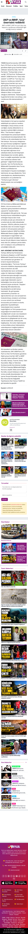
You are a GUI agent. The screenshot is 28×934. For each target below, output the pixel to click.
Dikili (7, 921)
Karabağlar (7, 922)
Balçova (12, 917)
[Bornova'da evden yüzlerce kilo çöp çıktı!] (21, 455)
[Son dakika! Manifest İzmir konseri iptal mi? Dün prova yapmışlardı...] (7, 455)
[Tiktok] (19, 876)
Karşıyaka (20, 922)
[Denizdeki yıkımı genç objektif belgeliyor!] (21, 442)
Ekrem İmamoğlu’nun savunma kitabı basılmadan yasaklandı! (19, 799)
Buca (19, 919)
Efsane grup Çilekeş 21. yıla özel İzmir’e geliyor (18, 769)
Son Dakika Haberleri (6, 904)
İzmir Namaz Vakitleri (6, 895)
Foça (10, 921)
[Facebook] (3, 876)
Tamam (22, 932)
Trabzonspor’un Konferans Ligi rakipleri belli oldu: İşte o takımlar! (19, 807)
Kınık (13, 924)
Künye (24, 913)
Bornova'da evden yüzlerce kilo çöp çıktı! (20, 460)
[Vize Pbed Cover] (14, 111)
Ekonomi (9, 6)
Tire (12, 927)
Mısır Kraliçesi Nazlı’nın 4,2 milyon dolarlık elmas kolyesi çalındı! (7, 448)
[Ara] (25, 2)
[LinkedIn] (14, 876)
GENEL (14, 17)
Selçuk (8, 927)
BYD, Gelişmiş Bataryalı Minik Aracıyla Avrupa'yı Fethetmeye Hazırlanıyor (19, 784)
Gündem (15, 773)
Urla (20, 927)
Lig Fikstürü (5, 913)
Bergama (4, 919)
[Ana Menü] (1, 2)
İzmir (2, 6)
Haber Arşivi (20, 904)
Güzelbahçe (21, 921)
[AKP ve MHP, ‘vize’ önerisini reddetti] (14, 40)
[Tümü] (26, 762)
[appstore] (7, 883)
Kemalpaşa (5, 924)
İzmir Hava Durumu (18, 890)
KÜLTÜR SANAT (16, 766)
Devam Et (12, 427)
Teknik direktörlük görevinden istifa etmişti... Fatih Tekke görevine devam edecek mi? (19, 792)
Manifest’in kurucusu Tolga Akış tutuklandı (18, 777)
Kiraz (10, 924)
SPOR (14, 788)
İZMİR (3, 917)
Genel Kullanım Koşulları (15, 913)
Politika (15, 6)
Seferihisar (22, 926)
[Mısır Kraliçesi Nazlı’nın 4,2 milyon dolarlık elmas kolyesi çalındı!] (7, 442)
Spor (21, 6)
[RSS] (14, 878)
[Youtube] (16, 876)
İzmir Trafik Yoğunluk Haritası (19, 895)
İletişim (11, 914)
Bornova (15, 919)
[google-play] (20, 883)
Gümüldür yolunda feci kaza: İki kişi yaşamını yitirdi (20, 476)
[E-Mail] (11, 430)
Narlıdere (11, 926)
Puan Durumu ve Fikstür (7, 900)
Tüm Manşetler (20, 899)
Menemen (5, 926)
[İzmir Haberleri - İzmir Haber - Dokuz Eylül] (13, 2)
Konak (17, 924)
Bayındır (18, 917)
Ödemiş (16, 926)
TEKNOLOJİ (15, 781)
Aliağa (8, 917)
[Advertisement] (14, 826)
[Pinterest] (8, 876)
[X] (6, 876)
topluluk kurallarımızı (16, 504)
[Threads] (22, 876)
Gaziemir (15, 921)
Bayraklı (23, 917)
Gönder (4, 499)
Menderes (22, 924)
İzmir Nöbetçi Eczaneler (6, 890)
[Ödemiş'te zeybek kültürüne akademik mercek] (7, 470)
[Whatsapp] (25, 876)
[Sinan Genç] (4, 422)
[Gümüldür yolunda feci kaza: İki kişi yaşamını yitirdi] (21, 470)
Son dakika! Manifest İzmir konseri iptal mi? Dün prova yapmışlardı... (7, 461)
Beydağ (10, 919)
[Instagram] (11, 876)
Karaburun (14, 922)
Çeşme (23, 919)
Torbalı (16, 927)
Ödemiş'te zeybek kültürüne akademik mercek (6, 476)
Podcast (16, 914)
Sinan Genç (8, 54)
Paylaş (4, 50)
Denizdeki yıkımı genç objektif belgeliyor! (20, 447)
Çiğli (4, 921)
